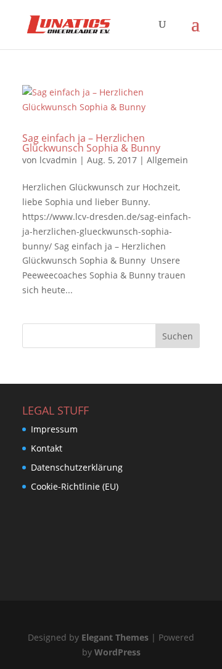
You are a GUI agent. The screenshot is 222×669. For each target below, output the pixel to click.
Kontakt (46, 448)
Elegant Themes (115, 637)
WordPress (117, 652)
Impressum (54, 429)
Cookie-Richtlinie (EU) (74, 486)
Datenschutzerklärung (77, 467)
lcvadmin (58, 160)
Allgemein (167, 160)
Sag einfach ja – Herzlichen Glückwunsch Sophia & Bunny (91, 143)
